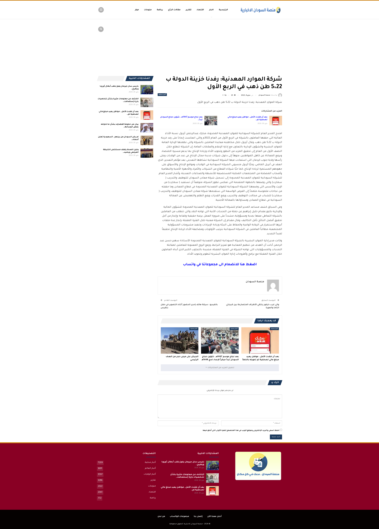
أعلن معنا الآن (214, 516)
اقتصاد (200, 10)
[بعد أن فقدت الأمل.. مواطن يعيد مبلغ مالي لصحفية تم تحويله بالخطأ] (275, 120)
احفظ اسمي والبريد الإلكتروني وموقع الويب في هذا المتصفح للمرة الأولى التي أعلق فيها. (240, 431)
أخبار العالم (150, 468)
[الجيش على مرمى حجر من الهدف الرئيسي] (179, 340)
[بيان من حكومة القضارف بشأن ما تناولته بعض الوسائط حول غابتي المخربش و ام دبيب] (146, 128)
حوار (137, 10)
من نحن (161, 516)
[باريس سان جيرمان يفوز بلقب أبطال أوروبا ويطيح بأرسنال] (146, 89)
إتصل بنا (198, 516)
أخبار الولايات (150, 474)
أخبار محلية (162, 94)
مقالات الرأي (174, 10)
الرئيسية (223, 10)
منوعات (148, 10)
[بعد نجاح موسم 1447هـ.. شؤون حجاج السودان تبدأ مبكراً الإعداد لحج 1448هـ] (210, 120)
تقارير (188, 10)
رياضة (160, 10)
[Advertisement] (259, 41)
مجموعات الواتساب (179, 516)
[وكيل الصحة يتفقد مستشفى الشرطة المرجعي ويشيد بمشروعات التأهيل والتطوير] (146, 153)
